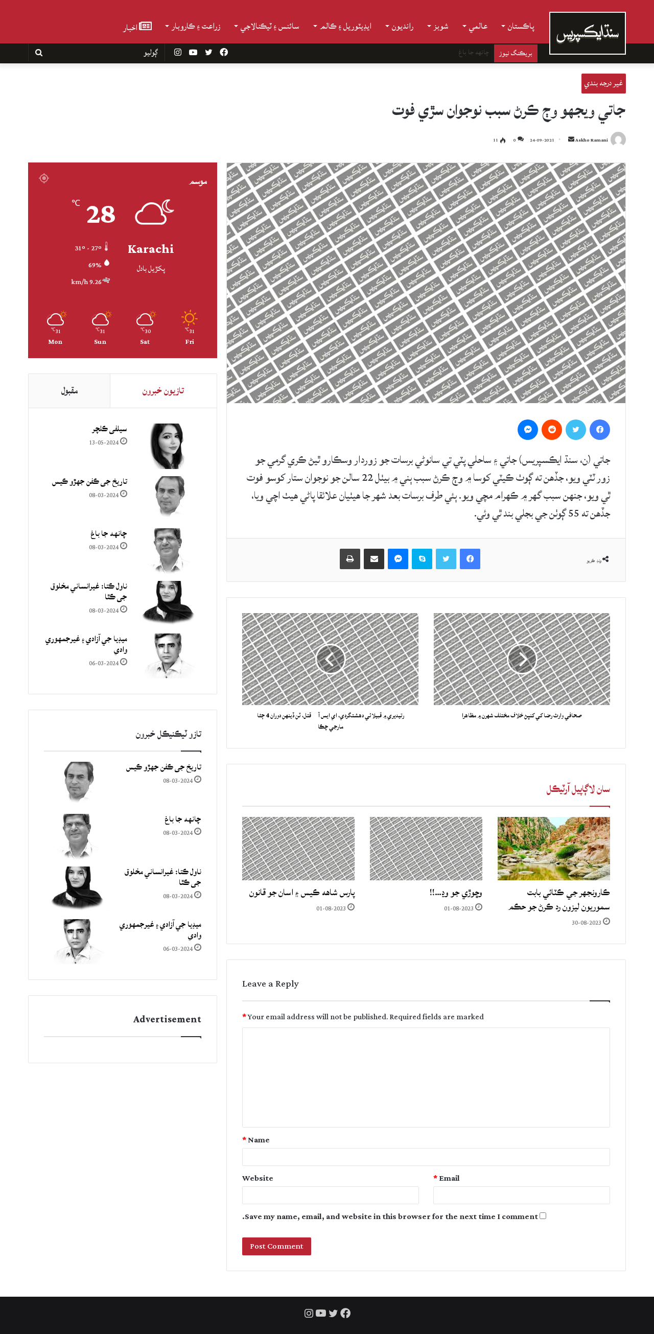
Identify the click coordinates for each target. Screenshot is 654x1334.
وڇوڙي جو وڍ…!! (456, 892)
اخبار (131, 26)
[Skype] (422, 559)
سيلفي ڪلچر (109, 429)
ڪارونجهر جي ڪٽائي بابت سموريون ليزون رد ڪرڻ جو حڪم (559, 899)
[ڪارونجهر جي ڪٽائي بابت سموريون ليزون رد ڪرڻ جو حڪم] (554, 848)
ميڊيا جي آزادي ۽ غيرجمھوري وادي (86, 644)
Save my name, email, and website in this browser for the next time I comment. (390, 1216)
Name (256, 1140)
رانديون (402, 26)
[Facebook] (600, 429)
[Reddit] (552, 429)
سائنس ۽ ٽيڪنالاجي (270, 26)
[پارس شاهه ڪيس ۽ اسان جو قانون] (298, 848)
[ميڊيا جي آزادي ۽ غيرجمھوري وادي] (168, 656)
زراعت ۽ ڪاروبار (196, 26)
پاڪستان (521, 26)
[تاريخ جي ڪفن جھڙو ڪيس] (168, 499)
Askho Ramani (591, 140)
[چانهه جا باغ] (168, 551)
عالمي (478, 26)
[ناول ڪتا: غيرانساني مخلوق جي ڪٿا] (168, 603)
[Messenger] (528, 429)
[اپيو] (350, 559)
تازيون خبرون (163, 391)
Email (446, 1178)
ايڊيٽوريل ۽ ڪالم (345, 26)
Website (257, 1178)
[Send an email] (571, 140)
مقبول (69, 391)
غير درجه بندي (604, 83)
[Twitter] (576, 429)
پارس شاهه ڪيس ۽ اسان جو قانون (302, 892)
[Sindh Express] (587, 33)
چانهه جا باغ (108, 533)
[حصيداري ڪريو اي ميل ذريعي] (374, 559)
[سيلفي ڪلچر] (168, 446)
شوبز (441, 26)
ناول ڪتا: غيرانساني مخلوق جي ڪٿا (444, 52)
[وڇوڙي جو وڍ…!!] (426, 848)
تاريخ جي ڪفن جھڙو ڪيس (89, 481)
